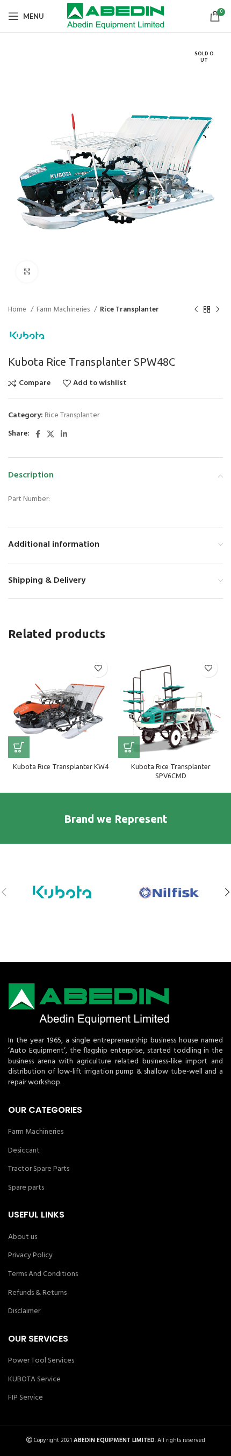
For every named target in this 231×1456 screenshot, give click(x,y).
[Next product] (217, 310)
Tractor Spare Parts (38, 1169)
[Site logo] (115, 16)
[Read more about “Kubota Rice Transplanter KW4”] (19, 747)
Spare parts (26, 1188)
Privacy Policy (30, 1255)
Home (18, 309)
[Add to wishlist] (98, 667)
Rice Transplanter (129, 309)
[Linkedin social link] (63, 434)
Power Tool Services (41, 1361)
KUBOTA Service (34, 1379)
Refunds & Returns (37, 1293)
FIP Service (25, 1398)
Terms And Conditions (43, 1274)
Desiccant (24, 1151)
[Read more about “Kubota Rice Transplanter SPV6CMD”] (129, 747)
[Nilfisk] (169, 892)
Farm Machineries (64, 309)
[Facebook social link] (38, 434)
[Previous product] (196, 310)
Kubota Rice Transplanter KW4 (61, 766)
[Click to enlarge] (27, 271)
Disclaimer (24, 1311)
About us (22, 1237)
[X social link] (50, 434)
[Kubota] (62, 892)
